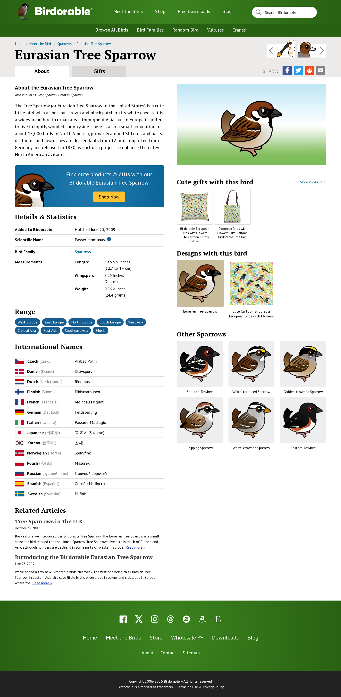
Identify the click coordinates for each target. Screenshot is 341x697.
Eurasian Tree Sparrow (94, 43)
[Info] (109, 239)
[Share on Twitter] (298, 70)
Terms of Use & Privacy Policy (200, 686)
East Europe (54, 322)
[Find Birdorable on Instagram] (154, 619)
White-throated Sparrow (251, 391)
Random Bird (185, 30)
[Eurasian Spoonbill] (281, 51)
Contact (168, 653)
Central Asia (27, 330)
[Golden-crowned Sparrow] (303, 364)
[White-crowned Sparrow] (251, 420)
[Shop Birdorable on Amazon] (202, 619)
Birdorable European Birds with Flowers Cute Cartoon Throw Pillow (194, 235)
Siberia (101, 330)
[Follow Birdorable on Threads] (170, 619)
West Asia (135, 322)
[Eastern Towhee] (303, 420)
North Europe (81, 322)
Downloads (194, 11)
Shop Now (109, 197)
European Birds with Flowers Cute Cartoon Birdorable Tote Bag (232, 233)
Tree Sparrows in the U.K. (50, 521)
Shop (160, 11)
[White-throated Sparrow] (251, 364)
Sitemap (191, 653)
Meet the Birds (128, 11)
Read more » (135, 547)
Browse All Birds (111, 30)
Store (156, 637)
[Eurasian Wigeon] (312, 51)
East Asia (50, 330)
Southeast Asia (76, 330)
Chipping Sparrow (200, 447)
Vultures (215, 30)
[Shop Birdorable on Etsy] (218, 619)
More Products (312, 182)
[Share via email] (320, 70)
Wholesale (187, 637)
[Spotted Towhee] (200, 364)
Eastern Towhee (303, 447)
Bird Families (150, 30)
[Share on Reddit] (309, 70)
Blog (227, 11)
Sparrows (65, 43)
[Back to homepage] (64, 11)
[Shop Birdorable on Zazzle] (186, 619)
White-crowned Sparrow (251, 447)
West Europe (27, 322)
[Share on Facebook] (287, 70)
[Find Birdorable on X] (139, 619)
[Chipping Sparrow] (200, 420)
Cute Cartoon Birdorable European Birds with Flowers (251, 313)
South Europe (110, 322)
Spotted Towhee (200, 391)
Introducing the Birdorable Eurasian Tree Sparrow (84, 557)
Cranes (239, 30)
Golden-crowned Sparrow (303, 391)
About (41, 71)
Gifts (99, 71)
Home (20, 43)
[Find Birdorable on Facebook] (123, 619)
